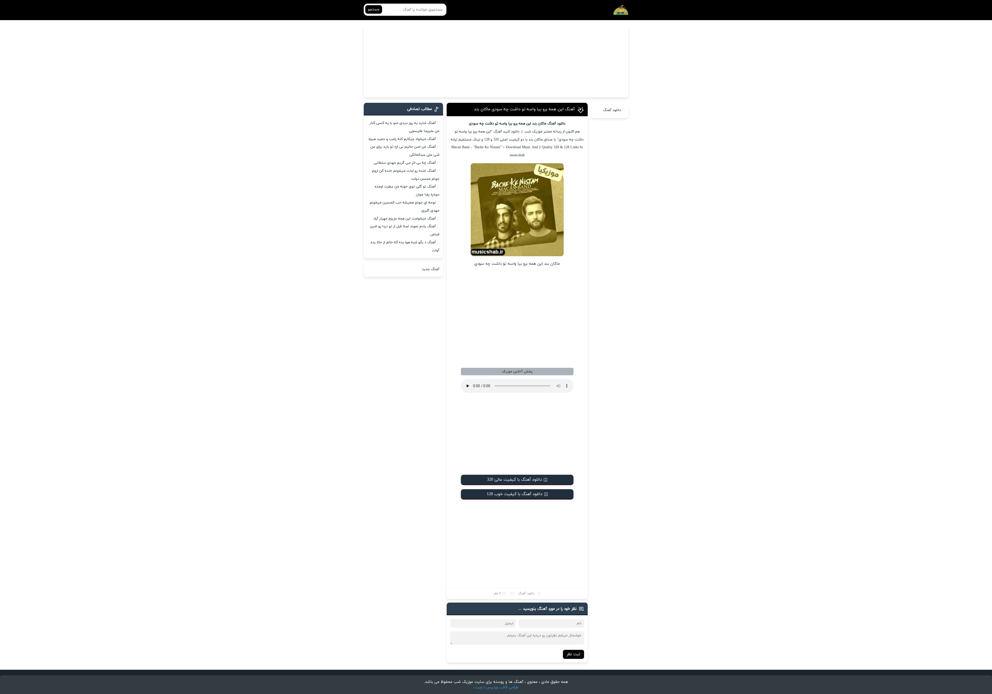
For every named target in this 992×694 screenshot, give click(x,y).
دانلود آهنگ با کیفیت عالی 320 (514, 479)
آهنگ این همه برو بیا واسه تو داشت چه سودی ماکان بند (524, 109)
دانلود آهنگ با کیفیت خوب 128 (514, 494)
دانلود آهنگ (526, 593)
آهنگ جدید (430, 269)
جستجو (373, 9)
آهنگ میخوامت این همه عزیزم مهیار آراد (404, 218)
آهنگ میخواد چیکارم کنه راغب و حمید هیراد (402, 139)
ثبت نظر (573, 654)
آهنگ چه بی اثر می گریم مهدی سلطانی (405, 162)
